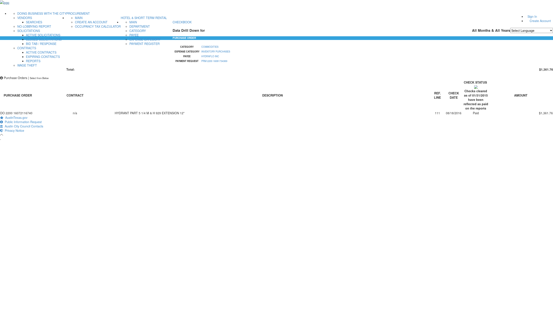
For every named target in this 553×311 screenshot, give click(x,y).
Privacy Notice (13, 130)
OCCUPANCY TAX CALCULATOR (98, 26)
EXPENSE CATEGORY (144, 39)
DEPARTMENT (139, 26)
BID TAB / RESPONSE (41, 43)
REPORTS (33, 61)
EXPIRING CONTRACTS (43, 56)
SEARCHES (34, 22)
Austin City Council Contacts (23, 126)
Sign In (532, 16)
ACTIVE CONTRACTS (41, 52)
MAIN (79, 18)
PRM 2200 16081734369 (214, 61)
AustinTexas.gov (15, 117)
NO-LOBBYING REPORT (34, 26)
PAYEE (134, 35)
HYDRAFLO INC (210, 56)
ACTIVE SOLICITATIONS (43, 35)
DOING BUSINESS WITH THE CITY (41, 13)
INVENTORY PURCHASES (215, 51)
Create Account (540, 21)
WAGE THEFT (27, 65)
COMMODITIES (209, 46)
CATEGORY (137, 31)
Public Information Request (22, 122)
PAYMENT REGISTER (144, 43)
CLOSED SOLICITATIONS (44, 39)
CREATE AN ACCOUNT (91, 22)
